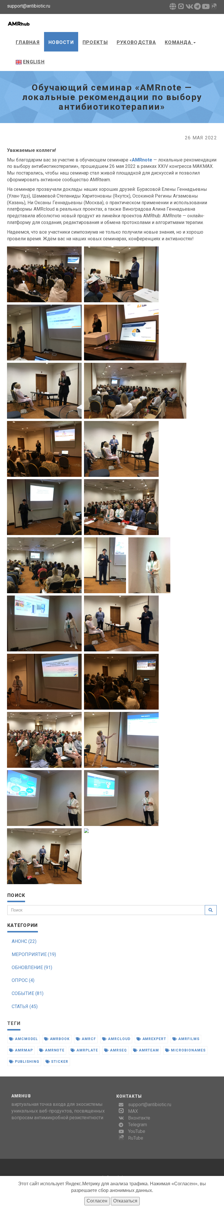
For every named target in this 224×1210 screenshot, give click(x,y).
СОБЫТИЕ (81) (27, 993)
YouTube (136, 1131)
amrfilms (188, 1039)
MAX (133, 1111)
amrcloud (118, 1039)
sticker (59, 1062)
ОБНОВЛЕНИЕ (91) (32, 967)
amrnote (54, 1050)
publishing (26, 1062)
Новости (61, 42)
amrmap (23, 1050)
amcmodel (26, 1039)
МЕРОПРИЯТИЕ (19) (34, 954)
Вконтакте (139, 1118)
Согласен (97, 1200)
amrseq (118, 1050)
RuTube (135, 1138)
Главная (28, 42)
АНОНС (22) (24, 941)
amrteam (148, 1050)
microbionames (187, 1050)
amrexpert (154, 1039)
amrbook (59, 1039)
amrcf (88, 1039)
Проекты (95, 42)
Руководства (136, 42)
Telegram (137, 1124)
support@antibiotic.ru (149, 1104)
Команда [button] (179, 42)
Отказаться (125, 1200)
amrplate (86, 1050)
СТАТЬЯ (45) (25, 1006)
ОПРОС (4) (23, 980)
